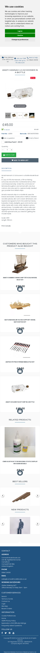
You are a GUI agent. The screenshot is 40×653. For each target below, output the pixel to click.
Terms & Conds (7, 599)
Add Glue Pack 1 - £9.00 (13, 142)
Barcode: (23, 134)
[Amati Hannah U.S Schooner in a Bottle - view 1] (8, 115)
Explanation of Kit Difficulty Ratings (14, 623)
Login (3, 604)
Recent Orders (7, 609)
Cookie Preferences (9, 616)
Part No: (5, 134)
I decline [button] (20, 35)
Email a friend (33, 138)
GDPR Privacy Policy (9, 621)
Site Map (5, 606)
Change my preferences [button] (20, 39)
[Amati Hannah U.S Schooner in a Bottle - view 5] (32, 115)
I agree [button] (20, 31)
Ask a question (9, 138)
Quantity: (5, 146)
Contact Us (6, 601)
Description (6, 168)
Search (4, 596)
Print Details (6, 226)
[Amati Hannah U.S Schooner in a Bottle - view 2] (14, 115)
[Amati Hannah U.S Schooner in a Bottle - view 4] (26, 115)
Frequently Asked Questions (12, 626)
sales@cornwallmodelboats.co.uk (14, 579)
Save (33, 78)
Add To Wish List (20, 160)
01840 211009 (6, 573)
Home (4, 618)
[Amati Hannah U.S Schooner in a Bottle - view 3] (20, 115)
